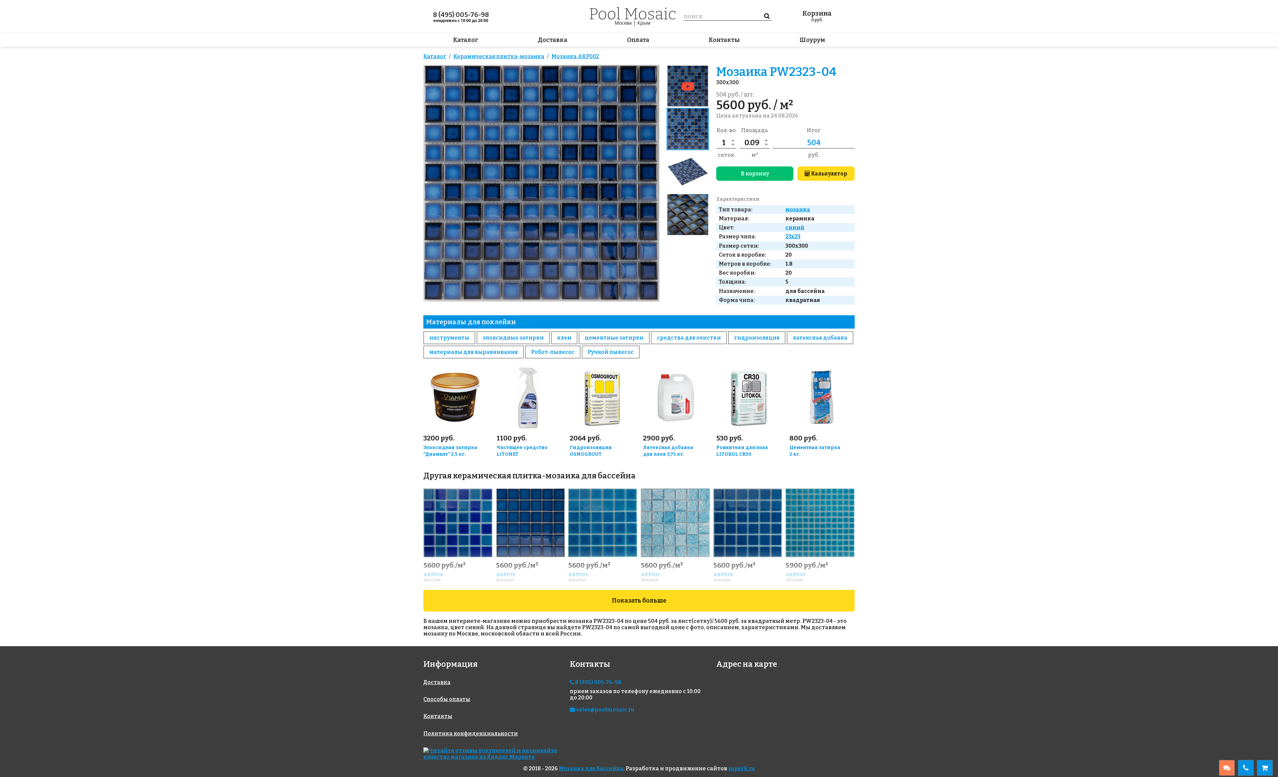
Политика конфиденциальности (470, 733)
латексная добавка (820, 338)
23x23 (792, 236)
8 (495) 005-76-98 (461, 15)
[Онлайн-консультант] (1226, 767)
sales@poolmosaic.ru (604, 709)
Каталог (465, 40)
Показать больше (639, 600)
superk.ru (741, 768)
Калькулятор (828, 173)
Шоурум (812, 40)
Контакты (724, 40)
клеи (564, 338)
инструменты (449, 338)
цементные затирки (614, 338)
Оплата (638, 40)
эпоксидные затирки (513, 338)
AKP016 (433, 575)
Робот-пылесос (552, 352)
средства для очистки (689, 338)
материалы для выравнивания (473, 352)
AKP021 (650, 575)
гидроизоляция (756, 338)
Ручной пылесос (611, 352)
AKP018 (723, 575)
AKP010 (795, 575)
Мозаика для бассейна (591, 768)
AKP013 (505, 575)
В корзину (755, 173)
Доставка (552, 40)
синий (794, 227)
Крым (643, 23)
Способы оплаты (446, 699)
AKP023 (578, 575)
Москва (623, 23)
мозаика (797, 209)
